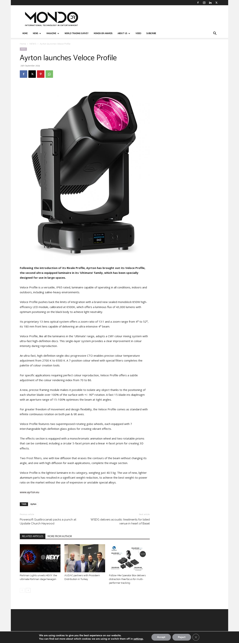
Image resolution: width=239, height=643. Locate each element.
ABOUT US (122, 33)
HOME (25, 33)
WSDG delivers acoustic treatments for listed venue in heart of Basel (120, 521)
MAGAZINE (51, 33)
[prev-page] (22, 590)
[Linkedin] (210, 2)
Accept (161, 637)
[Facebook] (198, 2)
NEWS (35, 33)
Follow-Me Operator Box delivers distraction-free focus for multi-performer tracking (127, 579)
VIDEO (138, 33)
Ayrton (33, 504)
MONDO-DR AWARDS (103, 33)
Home (23, 43)
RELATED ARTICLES (32, 536)
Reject (181, 637)
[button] (214, 34)
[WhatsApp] (49, 74)
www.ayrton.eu (29, 492)
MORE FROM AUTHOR (60, 536)
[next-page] (28, 590)
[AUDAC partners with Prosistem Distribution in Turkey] (84, 558)
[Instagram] (204, 2)
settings (138, 639)
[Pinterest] (40, 74)
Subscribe (151, 33)
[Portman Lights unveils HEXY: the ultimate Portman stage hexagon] (40, 558)
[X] (216, 2)
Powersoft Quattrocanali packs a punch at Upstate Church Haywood (48, 521)
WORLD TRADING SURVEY (77, 33)
